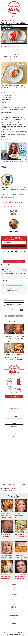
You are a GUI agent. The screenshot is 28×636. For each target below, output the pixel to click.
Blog (14, 587)
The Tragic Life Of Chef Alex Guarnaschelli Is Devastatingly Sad (21, 576)
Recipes (10, 20)
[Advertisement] (13, 460)
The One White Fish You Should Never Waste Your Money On (7, 576)
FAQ (14, 604)
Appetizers (14, 416)
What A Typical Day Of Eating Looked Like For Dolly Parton (21, 536)
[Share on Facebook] (2, 26)
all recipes (14, 413)
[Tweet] (4, 26)
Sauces (14, 430)
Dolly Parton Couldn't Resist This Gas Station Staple (6, 557)
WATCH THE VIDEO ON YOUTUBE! (10, 46)
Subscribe (14, 594)
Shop (14, 624)
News (14, 602)
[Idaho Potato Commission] (7, 185)
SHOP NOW (13, 396)
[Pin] (9, 26)
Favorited (14, 621)
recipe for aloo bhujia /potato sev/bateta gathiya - (13, 285)
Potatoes (14, 433)
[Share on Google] (7, 26)
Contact (14, 606)
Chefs (14, 436)
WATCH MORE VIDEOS (13, 261)
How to (14, 619)
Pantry (14, 623)
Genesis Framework (19, 634)
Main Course (4, 20)
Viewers (14, 618)
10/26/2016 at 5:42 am (7, 271)
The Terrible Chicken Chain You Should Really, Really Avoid (6, 515)
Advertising (14, 607)
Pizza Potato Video (5, 163)
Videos (19, 20)
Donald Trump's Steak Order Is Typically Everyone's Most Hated (8, 338)
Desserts (14, 423)
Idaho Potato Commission (7, 197)
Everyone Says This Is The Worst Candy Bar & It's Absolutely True (21, 557)
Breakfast (14, 419)
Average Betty (14, 7)
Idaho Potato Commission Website (13, 202)
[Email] (12, 26)
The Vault (14, 592)
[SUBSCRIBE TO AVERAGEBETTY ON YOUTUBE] (3, 167)
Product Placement (14, 609)
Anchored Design (8, 634)
